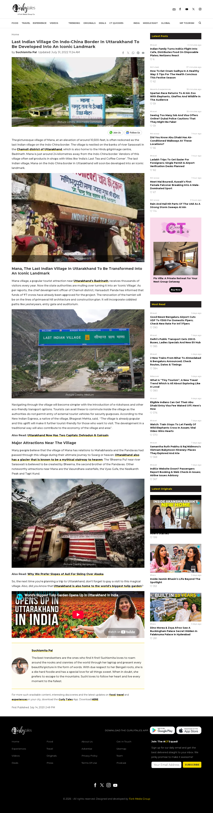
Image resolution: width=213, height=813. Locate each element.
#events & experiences (160, 89)
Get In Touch (123, 741)
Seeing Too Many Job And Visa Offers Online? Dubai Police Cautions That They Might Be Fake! (174, 118)
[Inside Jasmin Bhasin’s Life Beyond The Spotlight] (175, 558)
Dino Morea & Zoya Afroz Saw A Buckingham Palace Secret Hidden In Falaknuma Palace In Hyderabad (173, 631)
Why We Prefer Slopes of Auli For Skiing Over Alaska (65, 574)
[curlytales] (22, 733)
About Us (87, 741)
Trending (74, 23)
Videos (54, 23)
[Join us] (116, 132)
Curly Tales (66, 699)
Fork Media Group (139, 798)
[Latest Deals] (175, 237)
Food (15, 23)
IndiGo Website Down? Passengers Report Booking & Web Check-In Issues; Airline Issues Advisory (175, 472)
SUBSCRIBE (192, 764)
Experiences (19, 748)
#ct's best (154, 67)
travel (120, 694)
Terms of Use (89, 762)
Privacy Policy (89, 755)
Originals (89, 23)
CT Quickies (116, 23)
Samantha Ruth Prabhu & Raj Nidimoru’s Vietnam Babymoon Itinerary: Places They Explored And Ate (175, 450)
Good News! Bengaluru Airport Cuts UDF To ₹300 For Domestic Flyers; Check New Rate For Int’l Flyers (173, 320)
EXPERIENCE (39, 23)
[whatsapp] (133, 53)
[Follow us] (134, 132)
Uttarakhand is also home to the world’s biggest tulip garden (98, 586)
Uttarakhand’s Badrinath (91, 280)
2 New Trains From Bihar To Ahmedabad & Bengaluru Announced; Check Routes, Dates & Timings (175, 361)
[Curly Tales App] (162, 731)
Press (50, 762)
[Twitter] (193, 9)
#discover (154, 376)
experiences (19, 699)
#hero (153, 526)
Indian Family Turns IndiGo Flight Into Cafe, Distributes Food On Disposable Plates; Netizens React (174, 52)
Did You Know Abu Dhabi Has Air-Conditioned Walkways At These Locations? (171, 141)
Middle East (150, 23)
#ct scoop (154, 133)
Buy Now (176, 289)
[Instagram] (200, 9)
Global (165, 23)
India (136, 23)
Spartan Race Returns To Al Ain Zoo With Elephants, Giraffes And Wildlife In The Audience (175, 96)
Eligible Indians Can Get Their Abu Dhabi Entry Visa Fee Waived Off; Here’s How (175, 405)
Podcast (121, 762)
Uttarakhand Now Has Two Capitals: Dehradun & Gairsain (67, 435)
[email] (143, 53)
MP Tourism (187, 23)
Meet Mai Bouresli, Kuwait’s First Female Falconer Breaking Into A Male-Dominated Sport (174, 185)
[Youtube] (187, 9)
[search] (198, 23)
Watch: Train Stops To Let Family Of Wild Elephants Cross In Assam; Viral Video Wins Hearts (173, 428)
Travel (26, 23)
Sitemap (121, 748)
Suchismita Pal (26, 52)
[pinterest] (138, 53)
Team (119, 755)
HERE (95, 699)
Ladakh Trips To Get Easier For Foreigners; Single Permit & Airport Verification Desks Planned (172, 163)
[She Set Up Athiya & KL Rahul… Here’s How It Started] (175, 509)
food (112, 694)
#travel (153, 45)
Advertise (87, 748)
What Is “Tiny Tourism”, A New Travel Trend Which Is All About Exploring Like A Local (175, 383)
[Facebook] (180, 9)
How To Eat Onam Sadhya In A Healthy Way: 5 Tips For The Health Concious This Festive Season (174, 74)
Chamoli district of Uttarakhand (39, 149)
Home (15, 34)
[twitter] (128, 53)
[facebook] (123, 53)
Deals (102, 23)
